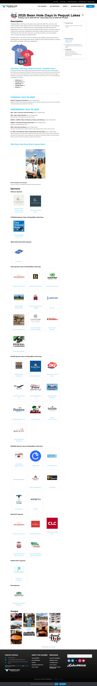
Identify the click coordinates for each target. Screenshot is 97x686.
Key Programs (54, 6)
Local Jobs (35, 667)
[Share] (82, 15)
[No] (95, 684)
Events (65, 6)
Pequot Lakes (18, 665)
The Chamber (42, 6)
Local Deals (53, 664)
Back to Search (14, 12)
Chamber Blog (53, 662)
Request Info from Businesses (55, 667)
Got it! (56, 683)
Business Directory (77, 6)
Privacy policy (63, 683)
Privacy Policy (58, 679)
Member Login (53, 660)
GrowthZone (51, 647)
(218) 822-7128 (68, 41)
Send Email (68, 42)
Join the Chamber (54, 658)
